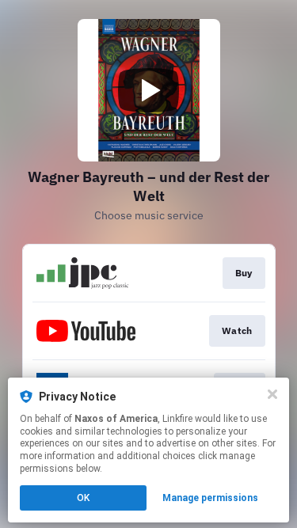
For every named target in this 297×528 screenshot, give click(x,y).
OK (83, 497)
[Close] (272, 394)
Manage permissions (210, 497)
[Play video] (149, 90)
